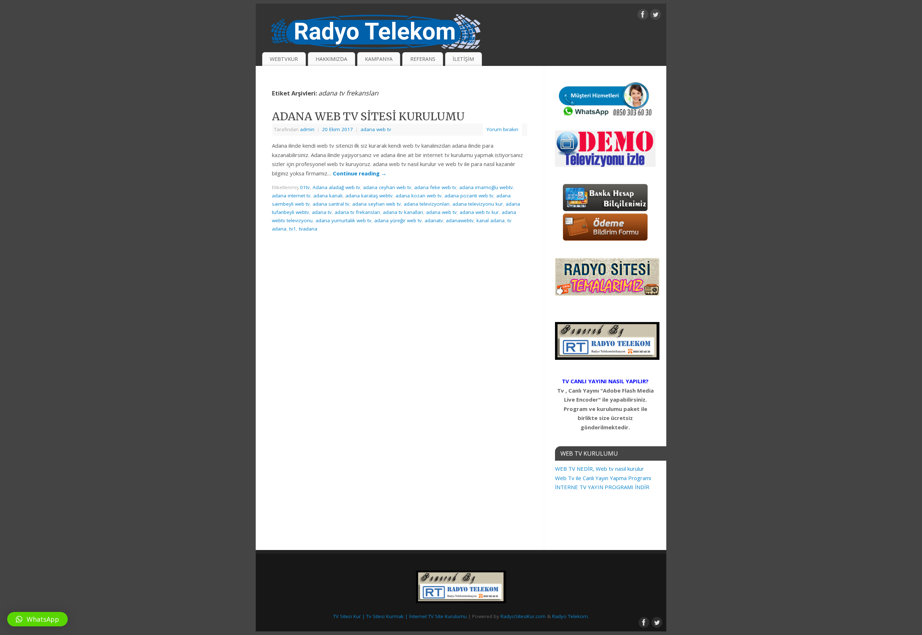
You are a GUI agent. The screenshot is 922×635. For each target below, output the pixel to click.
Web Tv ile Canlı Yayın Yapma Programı (603, 478)
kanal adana (490, 220)
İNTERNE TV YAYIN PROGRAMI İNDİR (602, 487)
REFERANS (422, 58)
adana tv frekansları (357, 212)
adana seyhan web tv (376, 204)
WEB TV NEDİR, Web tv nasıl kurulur (599, 468)
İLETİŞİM (463, 58)
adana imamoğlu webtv (486, 187)
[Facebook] (642, 16)
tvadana (308, 228)
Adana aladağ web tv (336, 187)
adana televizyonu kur (477, 204)
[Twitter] (655, 16)
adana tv (322, 212)
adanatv (434, 220)
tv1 (292, 228)
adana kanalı (328, 195)
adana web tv (376, 129)
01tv (305, 187)
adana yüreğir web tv (398, 220)
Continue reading (359, 173)
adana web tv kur (479, 212)
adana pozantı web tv (468, 195)
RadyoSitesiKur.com (523, 616)
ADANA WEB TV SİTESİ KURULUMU (368, 116)
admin (307, 129)
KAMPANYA (379, 58)
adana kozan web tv (418, 195)
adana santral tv (331, 204)
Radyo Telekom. (570, 616)
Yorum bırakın (502, 129)
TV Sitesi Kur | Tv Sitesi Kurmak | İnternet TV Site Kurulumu (400, 616)
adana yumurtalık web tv (343, 220)
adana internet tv (291, 195)
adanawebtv (460, 220)
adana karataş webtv (369, 195)
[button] (37, 619)
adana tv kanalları (403, 212)
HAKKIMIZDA (331, 58)
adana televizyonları (426, 204)
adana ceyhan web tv (387, 187)
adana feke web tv (435, 187)
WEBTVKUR (284, 58)
